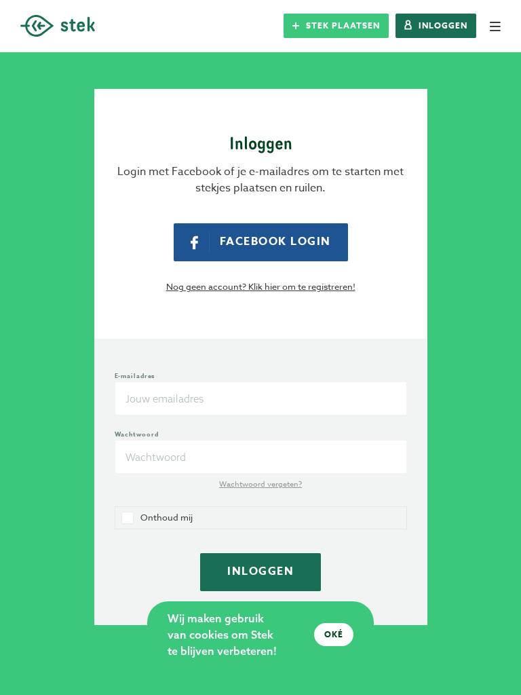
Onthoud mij (166, 517)
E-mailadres (135, 376)
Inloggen (260, 571)
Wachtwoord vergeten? (260, 484)
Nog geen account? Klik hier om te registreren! (260, 286)
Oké (333, 634)
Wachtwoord (137, 434)
